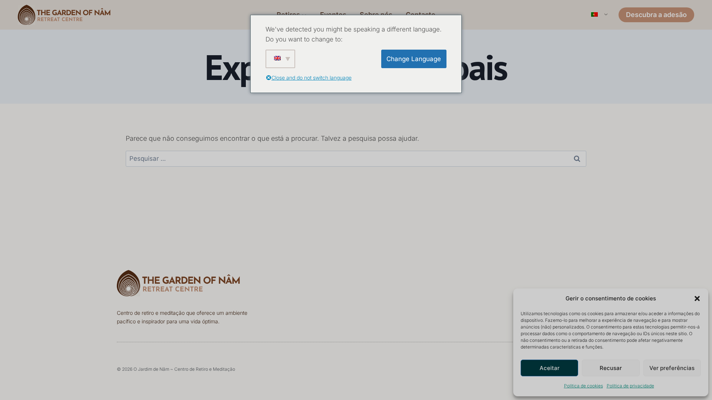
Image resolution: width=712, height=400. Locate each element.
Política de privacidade (630, 386)
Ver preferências (672, 367)
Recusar (611, 367)
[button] (697, 298)
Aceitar (550, 367)
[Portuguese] (598, 15)
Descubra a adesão (656, 15)
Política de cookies (583, 386)
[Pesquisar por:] (356, 158)
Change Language (413, 59)
